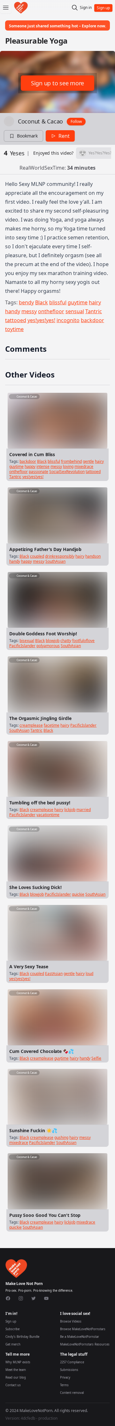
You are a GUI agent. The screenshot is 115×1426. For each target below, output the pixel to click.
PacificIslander (22, 645)
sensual (74, 311)
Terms (64, 1385)
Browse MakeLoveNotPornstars (82, 1329)
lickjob (69, 809)
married (83, 809)
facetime (51, 725)
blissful (57, 302)
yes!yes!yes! (41, 320)
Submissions (69, 1370)
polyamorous (48, 645)
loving (68, 466)
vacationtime (47, 814)
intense (43, 466)
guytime (78, 302)
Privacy (65, 1377)
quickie (78, 894)
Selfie (96, 1058)
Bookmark (27, 136)
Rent (64, 135)
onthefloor (51, 311)
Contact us (13, 1385)
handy (12, 311)
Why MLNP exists (17, 1362)
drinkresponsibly (59, 556)
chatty (65, 640)
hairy (95, 302)
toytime (14, 329)
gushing (61, 1137)
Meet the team (15, 1370)
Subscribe (12, 1329)
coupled (37, 556)
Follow (76, 121)
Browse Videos (70, 1321)
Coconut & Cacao (40, 121)
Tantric (93, 311)
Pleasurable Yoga (36, 40)
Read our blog (15, 1377)
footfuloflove (83, 640)
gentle (88, 461)
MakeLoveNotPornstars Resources (85, 1344)
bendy (26, 302)
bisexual (26, 640)
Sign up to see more (57, 83)
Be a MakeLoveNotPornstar (79, 1337)
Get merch (12, 1344)
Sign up (10, 1321)
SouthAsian (55, 561)
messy (29, 311)
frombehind (71, 461)
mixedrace (83, 466)
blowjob (52, 640)
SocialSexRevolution (67, 471)
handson (93, 556)
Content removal (72, 1393)
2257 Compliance (72, 1362)
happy (30, 466)
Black (41, 302)
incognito (68, 320)
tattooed (15, 320)
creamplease (31, 725)
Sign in (86, 7)
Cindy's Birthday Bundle (22, 1337)
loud (89, 973)
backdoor (92, 320)
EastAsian (54, 973)
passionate (38, 471)
